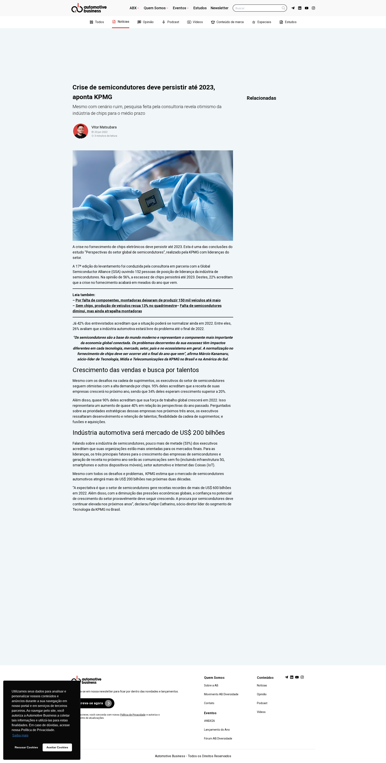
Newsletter (220, 8)
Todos (99, 22)
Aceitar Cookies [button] (57, 747)
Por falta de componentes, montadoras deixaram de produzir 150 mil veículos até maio (148, 300)
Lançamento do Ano (217, 729)
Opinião (148, 22)
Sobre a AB (211, 685)
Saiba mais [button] (20, 735)
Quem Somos (155, 8)
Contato (209, 703)
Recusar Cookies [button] (26, 747)
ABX (133, 8)
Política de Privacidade (133, 714)
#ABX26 (209, 720)
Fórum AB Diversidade (218, 738)
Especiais (264, 22)
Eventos (179, 8)
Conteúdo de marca (230, 22)
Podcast (173, 22)
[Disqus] (193, 585)
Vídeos (198, 22)
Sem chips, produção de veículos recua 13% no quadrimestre (126, 306)
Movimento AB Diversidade (221, 694)
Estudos (200, 8)
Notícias (123, 22)
